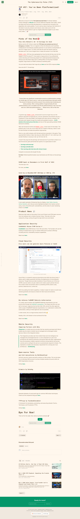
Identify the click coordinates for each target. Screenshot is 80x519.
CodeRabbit (22, 228)
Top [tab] (20, 460)
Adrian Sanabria (23, 204)
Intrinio (38, 510)
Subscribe (70, 2)
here (43, 64)
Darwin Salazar (25, 468)
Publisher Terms (48, 509)
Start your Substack (37, 513)
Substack (34, 516)
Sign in (76, 2)
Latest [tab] (23, 460)
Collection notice (50, 510)
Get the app (45, 513)
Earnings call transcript (27, 144)
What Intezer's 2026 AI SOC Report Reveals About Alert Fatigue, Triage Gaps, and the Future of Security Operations (34, 466)
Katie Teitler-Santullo (52, 202)
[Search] (63, 2)
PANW (22, 54)
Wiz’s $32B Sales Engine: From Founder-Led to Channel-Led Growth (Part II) (33, 483)
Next (58, 435)
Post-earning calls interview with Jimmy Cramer (34, 149)
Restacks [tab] (26, 446)
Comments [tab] (21, 446)
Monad (31, 22)
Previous (23, 435)
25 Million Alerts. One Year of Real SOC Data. (33, 464)
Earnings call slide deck (27, 146)
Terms (45, 510)
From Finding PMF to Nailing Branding (26, 476)
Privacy (41, 510)
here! (26, 207)
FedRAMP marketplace (38, 304)
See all (21, 493)
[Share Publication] (65, 2)
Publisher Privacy (41, 509)
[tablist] (24, 446)
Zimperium (22, 329)
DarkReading (31, 346)
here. (26, 294)
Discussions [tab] (27, 460)
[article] (40, 467)
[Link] (17, 39)
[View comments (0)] (24, 18)
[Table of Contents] (1, 259)
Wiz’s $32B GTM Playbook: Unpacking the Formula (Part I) (34, 473)
